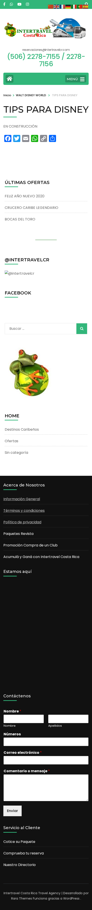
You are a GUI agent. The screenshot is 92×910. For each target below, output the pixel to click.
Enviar (12, 810)
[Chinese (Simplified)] (51, 6)
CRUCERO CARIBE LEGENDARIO (31, 207)
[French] (62, 6)
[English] (57, 6)
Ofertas (11, 441)
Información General (21, 499)
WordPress (71, 898)
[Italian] (74, 6)
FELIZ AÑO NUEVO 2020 (24, 196)
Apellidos (55, 726)
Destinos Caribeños (22, 429)
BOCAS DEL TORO (20, 219)
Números (12, 734)
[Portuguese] (80, 6)
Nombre (12, 711)
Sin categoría (16, 452)
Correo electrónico (23, 752)
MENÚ (72, 79)
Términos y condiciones (24, 510)
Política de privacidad (22, 522)
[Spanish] (86, 6)
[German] (68, 6)
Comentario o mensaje (27, 771)
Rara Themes (21, 898)
